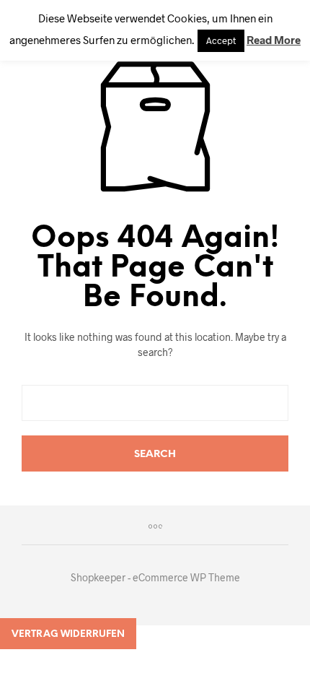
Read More (274, 39)
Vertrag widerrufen (68, 634)
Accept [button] (221, 40)
